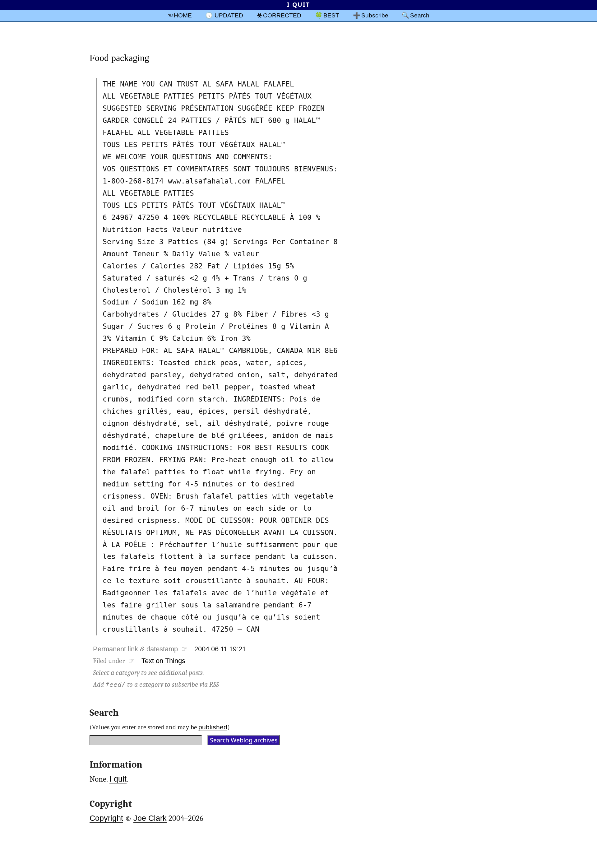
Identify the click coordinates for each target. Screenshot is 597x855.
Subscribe (374, 15)
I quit (118, 779)
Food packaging (119, 58)
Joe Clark (150, 818)
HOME (183, 15)
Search (419, 15)
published (212, 727)
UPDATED (229, 15)
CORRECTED (282, 15)
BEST (331, 15)
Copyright (106, 818)
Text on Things (163, 661)
